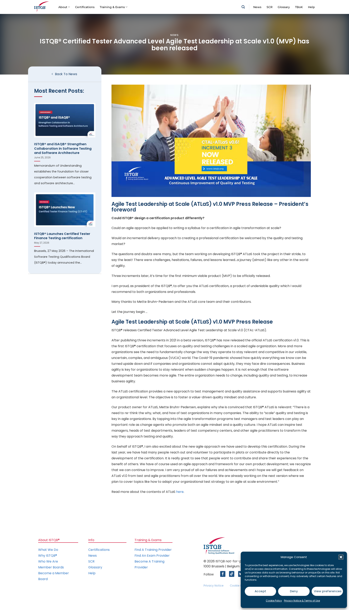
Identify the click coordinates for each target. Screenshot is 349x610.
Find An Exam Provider (152, 555)
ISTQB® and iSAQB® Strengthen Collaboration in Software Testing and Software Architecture (62, 148)
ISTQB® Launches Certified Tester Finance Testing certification (62, 236)
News (257, 7)
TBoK (299, 7)
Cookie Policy (274, 600)
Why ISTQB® (47, 555)
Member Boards (51, 567)
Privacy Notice (214, 586)
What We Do (48, 549)
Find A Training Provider (153, 549)
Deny (294, 591)
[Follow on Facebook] (223, 574)
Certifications (85, 7)
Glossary (284, 7)
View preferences (328, 591)
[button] (341, 557)
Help (311, 7)
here (180, 491)
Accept (260, 591)
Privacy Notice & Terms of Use (302, 600)
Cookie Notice (239, 586)
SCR (269, 7)
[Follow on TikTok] (232, 574)
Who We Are (48, 561)
